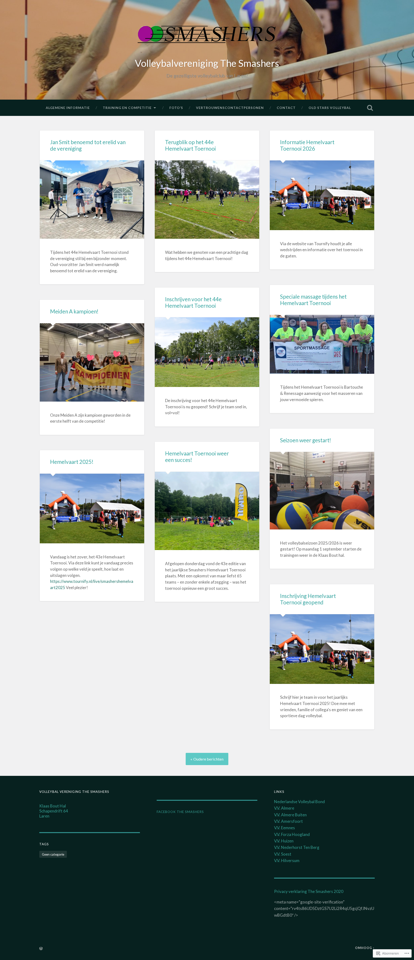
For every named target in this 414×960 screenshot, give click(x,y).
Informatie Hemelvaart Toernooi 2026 (307, 145)
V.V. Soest (282, 854)
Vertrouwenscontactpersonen (230, 108)
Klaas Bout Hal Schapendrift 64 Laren (53, 810)
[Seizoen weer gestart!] (322, 490)
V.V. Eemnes (284, 827)
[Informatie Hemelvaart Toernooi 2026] (322, 195)
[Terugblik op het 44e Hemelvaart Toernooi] (207, 199)
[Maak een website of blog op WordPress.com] (41, 949)
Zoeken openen (370, 108)
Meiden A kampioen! (74, 311)
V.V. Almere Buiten (290, 814)
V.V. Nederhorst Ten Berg (296, 847)
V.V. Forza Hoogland (292, 834)
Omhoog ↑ (365, 948)
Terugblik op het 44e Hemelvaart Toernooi (190, 145)
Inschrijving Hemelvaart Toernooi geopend (308, 599)
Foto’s (176, 108)
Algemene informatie (68, 108)
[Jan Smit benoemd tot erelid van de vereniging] (92, 199)
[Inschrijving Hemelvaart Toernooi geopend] (322, 649)
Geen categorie (53, 854)
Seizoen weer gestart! (305, 440)
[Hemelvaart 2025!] (92, 508)
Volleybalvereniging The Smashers (207, 63)
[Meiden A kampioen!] (92, 362)
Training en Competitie (127, 108)
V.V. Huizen (283, 840)
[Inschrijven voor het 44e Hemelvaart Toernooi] (207, 352)
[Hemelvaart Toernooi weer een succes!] (207, 511)
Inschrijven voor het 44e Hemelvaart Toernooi (193, 302)
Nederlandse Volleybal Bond (299, 801)
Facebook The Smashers (180, 812)
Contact (286, 108)
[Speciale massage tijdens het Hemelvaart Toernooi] (322, 344)
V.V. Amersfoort (288, 821)
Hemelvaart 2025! (71, 462)
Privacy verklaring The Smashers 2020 (308, 891)
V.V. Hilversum (286, 860)
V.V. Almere (284, 808)
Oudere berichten (208, 759)
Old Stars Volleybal (330, 108)
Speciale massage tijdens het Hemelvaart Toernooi (313, 299)
